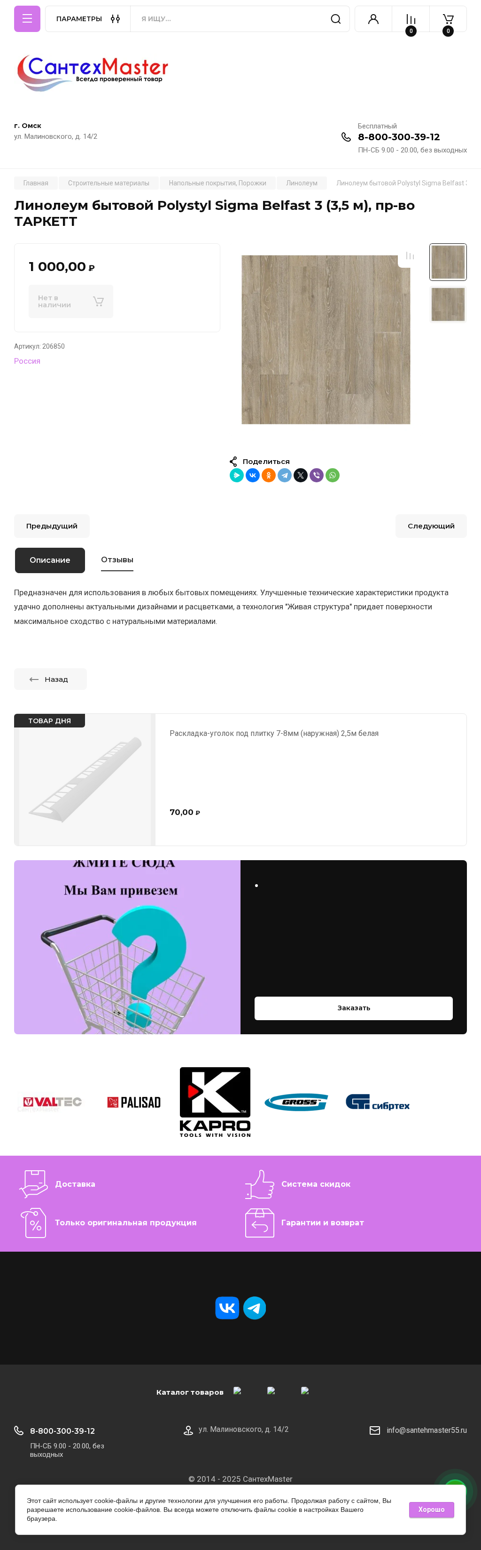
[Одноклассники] (269, 475)
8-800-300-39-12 (399, 137)
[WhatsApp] (333, 475)
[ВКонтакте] (253, 475)
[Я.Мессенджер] (237, 475)
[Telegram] (285, 475)
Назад (56, 679)
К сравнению (410, 255)
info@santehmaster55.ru (427, 1430)
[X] (301, 475)
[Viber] (317, 475)
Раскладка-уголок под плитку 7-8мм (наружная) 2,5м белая (274, 733)
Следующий (431, 525)
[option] (326, 339)
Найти (336, 19)
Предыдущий (52, 525)
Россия (27, 361)
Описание (50, 560)
